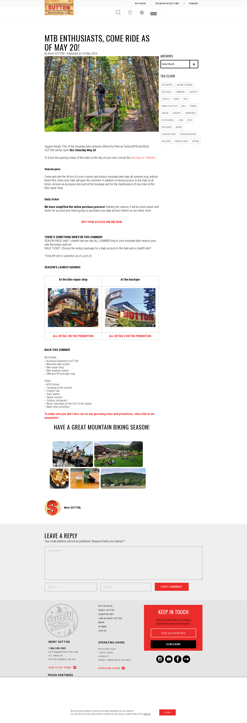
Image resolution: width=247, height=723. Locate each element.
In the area (168, 120)
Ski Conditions (142, 12)
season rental (188, 134)
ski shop (166, 141)
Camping (180, 92)
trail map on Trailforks (143, 157)
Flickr (186, 659)
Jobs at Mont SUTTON (110, 618)
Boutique (166, 92)
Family (193, 106)
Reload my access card (167, 3)
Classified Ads (106, 614)
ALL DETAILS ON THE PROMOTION (130, 336)
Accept (167, 712)
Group (165, 113)
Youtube (169, 659)
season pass (169, 134)
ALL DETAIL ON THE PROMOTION (73, 336)
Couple (165, 99)
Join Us (130, 12)
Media (101, 622)
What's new (181, 141)
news (179, 127)
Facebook (177, 659)
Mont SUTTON (59, 8)
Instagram (160, 659)
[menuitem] (193, 3)
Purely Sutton (106, 610)
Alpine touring (185, 85)
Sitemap (102, 627)
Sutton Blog (105, 606)
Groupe (177, 113)
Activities (167, 85)
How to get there (60, 667)
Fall (183, 106)
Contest (193, 92)
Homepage (190, 113)
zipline (195, 141)
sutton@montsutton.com (63, 652)
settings (147, 714)
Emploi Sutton (169, 106)
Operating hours (109, 668)
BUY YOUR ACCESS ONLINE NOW (101, 222)
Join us (102, 631)
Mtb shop (167, 127)
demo (176, 99)
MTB (190, 120)
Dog (186, 99)
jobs (180, 120)
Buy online (140, 3)
